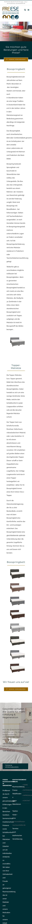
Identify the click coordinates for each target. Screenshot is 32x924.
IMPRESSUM (26, 795)
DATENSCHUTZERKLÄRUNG (26, 790)
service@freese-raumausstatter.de (16, 3)
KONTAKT (26, 800)
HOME (25, 785)
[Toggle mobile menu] (28, 10)
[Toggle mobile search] (25, 10)
